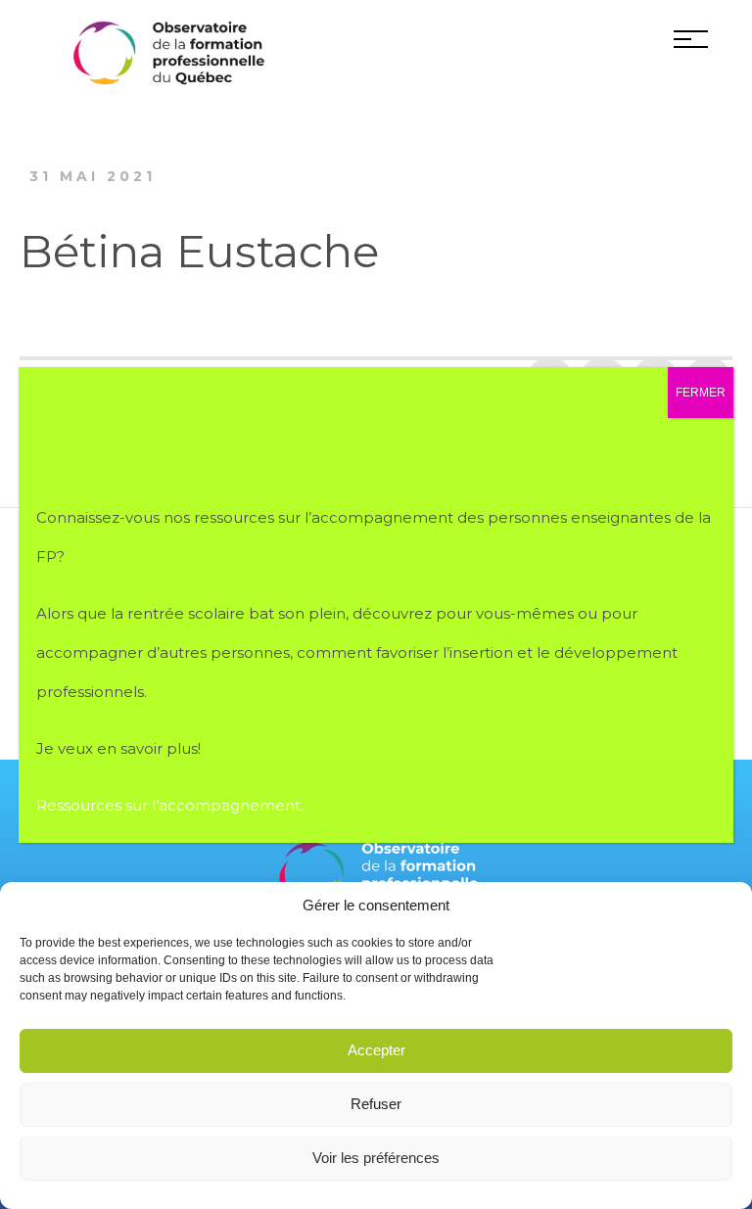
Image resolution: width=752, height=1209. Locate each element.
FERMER (701, 392)
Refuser (376, 1103)
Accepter (376, 1050)
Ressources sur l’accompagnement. (171, 805)
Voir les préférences (376, 1157)
